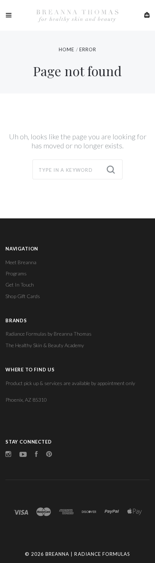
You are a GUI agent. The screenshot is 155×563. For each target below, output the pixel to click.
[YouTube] (23, 455)
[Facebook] (36, 455)
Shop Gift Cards (22, 296)
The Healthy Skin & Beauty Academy (44, 345)
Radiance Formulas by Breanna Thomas (48, 334)
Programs (16, 273)
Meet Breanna (20, 262)
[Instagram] (8, 455)
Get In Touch (19, 285)
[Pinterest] (49, 455)
